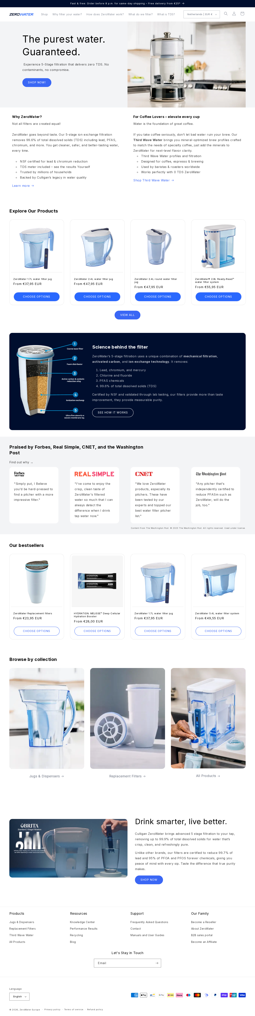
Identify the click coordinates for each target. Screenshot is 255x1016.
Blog (73, 941)
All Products (206, 776)
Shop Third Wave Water (151, 180)
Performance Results (84, 928)
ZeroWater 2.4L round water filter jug (155, 280)
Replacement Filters (125, 776)
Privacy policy (52, 1009)
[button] (226, 14)
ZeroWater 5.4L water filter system (217, 613)
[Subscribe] (157, 963)
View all (127, 315)
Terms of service (73, 1009)
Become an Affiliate (204, 941)
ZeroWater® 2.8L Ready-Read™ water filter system (214, 280)
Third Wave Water (21, 935)
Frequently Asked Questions (149, 922)
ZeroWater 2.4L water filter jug (93, 278)
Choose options (36, 296)
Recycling (76, 935)
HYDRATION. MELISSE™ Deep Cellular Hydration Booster (97, 615)
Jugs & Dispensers (44, 776)
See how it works (113, 412)
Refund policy (95, 1009)
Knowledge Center (82, 922)
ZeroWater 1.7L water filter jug (32, 278)
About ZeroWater (202, 928)
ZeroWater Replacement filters (32, 613)
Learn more (21, 186)
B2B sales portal (202, 935)
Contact (135, 928)
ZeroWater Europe (30, 1009)
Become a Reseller (203, 922)
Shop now (149, 879)
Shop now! (37, 82)
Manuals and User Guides (147, 935)
